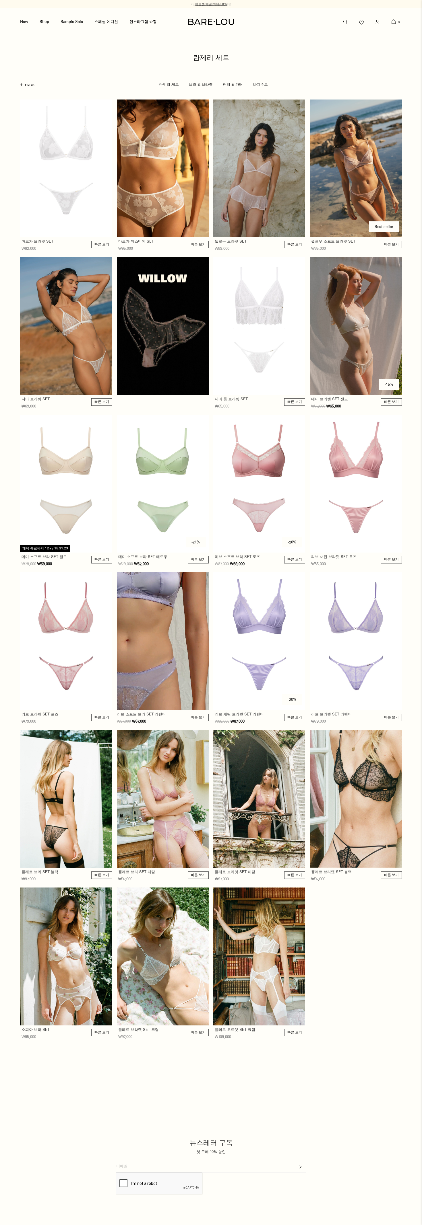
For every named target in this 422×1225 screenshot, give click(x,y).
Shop (44, 22)
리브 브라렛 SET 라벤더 (331, 714)
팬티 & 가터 (233, 85)
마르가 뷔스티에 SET (136, 241)
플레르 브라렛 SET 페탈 (235, 872)
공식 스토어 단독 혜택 (211, 4)
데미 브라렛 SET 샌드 (329, 399)
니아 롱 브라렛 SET (231, 399)
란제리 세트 (169, 85)
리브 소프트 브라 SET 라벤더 (141, 714)
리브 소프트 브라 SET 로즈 (237, 557)
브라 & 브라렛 (201, 85)
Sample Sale (72, 22)
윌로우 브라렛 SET (231, 241)
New (24, 22)
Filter (27, 84)
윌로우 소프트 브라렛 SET (333, 241)
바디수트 (260, 85)
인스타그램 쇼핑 (143, 22)
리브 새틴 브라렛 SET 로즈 (334, 557)
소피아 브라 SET (36, 1030)
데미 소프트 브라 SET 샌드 (44, 557)
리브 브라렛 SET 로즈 (40, 714)
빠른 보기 (101, 244)
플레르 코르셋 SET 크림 (235, 1030)
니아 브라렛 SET (36, 399)
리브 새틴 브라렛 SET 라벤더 (239, 714)
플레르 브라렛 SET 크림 (138, 1030)
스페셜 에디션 (106, 22)
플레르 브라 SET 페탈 (136, 872)
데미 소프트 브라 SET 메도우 (142, 557)
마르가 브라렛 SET (37, 241)
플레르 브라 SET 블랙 (40, 872)
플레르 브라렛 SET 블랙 (331, 872)
